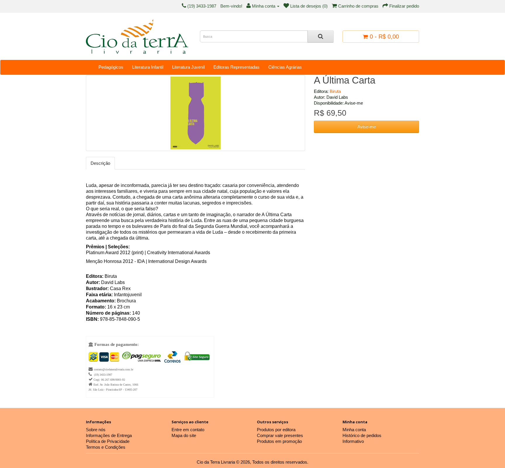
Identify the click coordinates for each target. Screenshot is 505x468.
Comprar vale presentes (280, 435)
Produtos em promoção (279, 441)
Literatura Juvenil (188, 67)
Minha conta (354, 429)
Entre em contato (188, 429)
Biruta (335, 91)
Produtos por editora (276, 429)
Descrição (100, 163)
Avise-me (366, 126)
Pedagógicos (110, 67)
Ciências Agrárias (285, 67)
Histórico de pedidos (362, 435)
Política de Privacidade (107, 441)
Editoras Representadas (236, 67)
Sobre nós (96, 429)
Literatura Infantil (147, 67)
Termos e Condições (105, 447)
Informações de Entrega (109, 435)
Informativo (353, 441)
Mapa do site (184, 435)
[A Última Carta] (195, 113)
